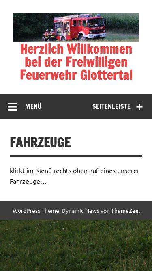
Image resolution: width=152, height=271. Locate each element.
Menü (33, 106)
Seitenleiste (111, 106)
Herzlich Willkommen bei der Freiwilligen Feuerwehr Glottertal (76, 61)
